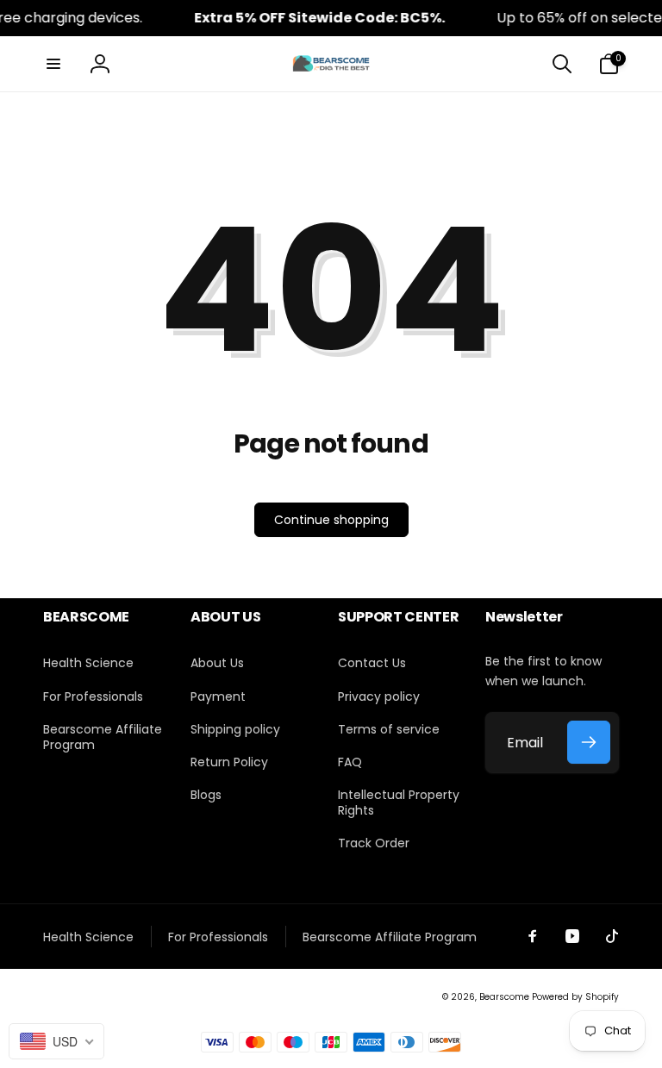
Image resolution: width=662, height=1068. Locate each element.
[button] (53, 64)
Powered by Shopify (575, 996)
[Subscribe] (588, 742)
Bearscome (504, 996)
